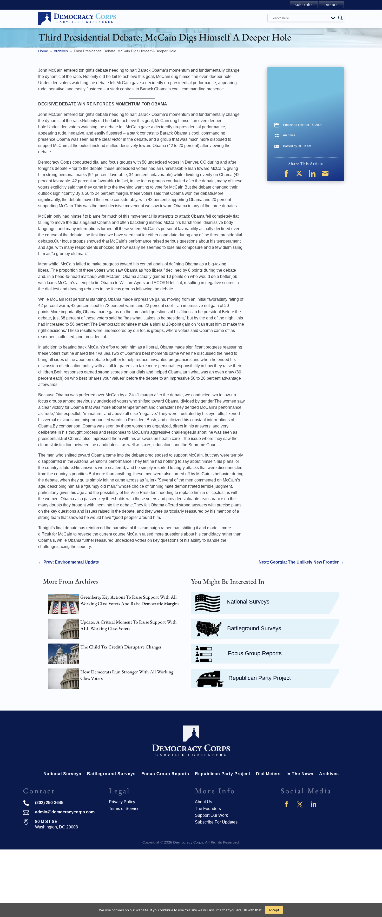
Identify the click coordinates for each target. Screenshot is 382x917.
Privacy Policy (122, 802)
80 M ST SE (46, 821)
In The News (299, 774)
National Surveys (248, 601)
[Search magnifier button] (340, 18)
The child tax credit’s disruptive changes (120, 647)
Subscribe (304, 4)
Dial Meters (268, 774)
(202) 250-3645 (49, 802)
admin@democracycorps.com (65, 812)
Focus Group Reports (255, 653)
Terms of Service (124, 808)
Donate (331, 4)
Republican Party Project (259, 678)
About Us (203, 802)
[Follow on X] (300, 804)
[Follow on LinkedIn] (313, 804)
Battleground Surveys (254, 628)
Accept (274, 910)
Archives (289, 135)
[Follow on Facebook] (286, 804)
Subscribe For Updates (216, 822)
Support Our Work (211, 815)
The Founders (208, 808)
